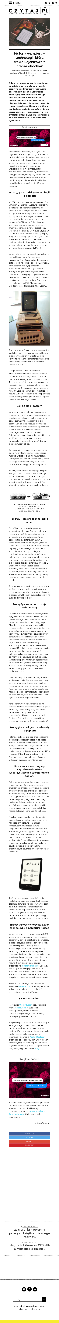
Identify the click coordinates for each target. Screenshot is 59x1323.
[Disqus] (29, 1181)
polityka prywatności (29, 1306)
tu (39, 1309)
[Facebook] (46, 2)
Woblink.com (25, 1005)
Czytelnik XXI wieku (28, 73)
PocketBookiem (37, 1037)
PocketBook (20, 1008)
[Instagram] (49, 2)
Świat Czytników (30, 966)
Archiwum (14, 73)
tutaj (36, 1048)
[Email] (52, 2)
